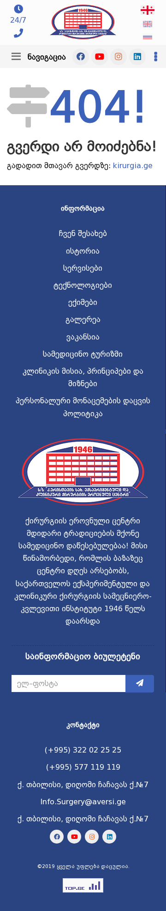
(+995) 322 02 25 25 (83, 750)
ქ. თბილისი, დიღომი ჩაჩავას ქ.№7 (83, 784)
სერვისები (82, 268)
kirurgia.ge (133, 165)
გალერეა (83, 319)
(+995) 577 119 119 (83, 767)
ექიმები (82, 302)
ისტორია (83, 251)
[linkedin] (137, 57)
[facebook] (80, 57)
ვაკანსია (83, 337)
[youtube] (99, 57)
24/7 (18, 20)
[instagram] (118, 57)
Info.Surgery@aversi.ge (83, 801)
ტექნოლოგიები (82, 285)
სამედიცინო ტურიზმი (83, 354)
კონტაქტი (83, 725)
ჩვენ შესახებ (83, 233)
